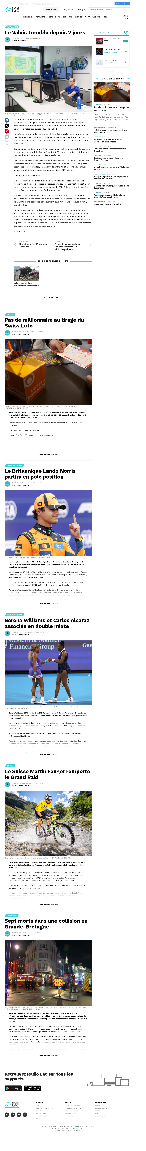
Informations (70, 1113)
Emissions (27, 17)
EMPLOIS (37, 1118)
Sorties (78, 17)
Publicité (9, 4)
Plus (106, 17)
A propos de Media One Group (42, 4)
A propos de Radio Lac (43, 1113)
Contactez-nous (22, 4)
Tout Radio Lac (70, 1116)
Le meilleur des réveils (73, 1106)
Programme (68, 10)
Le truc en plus (101, 1116)
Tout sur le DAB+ (93, 17)
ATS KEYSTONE (20, 41)
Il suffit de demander (73, 1108)
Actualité (40, 17)
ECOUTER (52, 10)
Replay (83, 10)
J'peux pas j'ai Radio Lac (74, 1111)
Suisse (97, 1111)
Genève (97, 1106)
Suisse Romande (101, 1108)
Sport (97, 1113)
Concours (67, 17)
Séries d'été (54, 17)
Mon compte (123, 3)
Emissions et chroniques (44, 1108)
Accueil (37, 1106)
